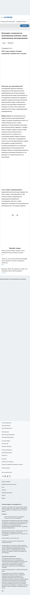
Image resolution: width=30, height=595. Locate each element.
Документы (4, 458)
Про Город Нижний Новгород (8, 434)
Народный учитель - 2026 (23, 21)
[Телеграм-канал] (7, 476)
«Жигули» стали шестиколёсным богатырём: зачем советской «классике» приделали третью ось (14, 261)
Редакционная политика (7, 492)
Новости (3, 495)
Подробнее (4, 567)
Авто (4, 43)
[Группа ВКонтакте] (3, 476)
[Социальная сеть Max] (10, 476)
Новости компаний (6, 481)
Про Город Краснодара (7, 452)
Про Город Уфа (5, 443)
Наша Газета (4, 455)
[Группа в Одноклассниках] (5, 476)
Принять (24, 25)
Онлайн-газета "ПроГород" (7, 461)
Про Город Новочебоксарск (8, 437)
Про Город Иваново (6, 425)
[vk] (13, 215)
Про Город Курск (5, 431)
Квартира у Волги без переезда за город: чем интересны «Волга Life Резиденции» (14, 270)
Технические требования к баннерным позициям (12, 464)
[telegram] (17, 215)
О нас (3, 487)
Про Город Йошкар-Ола (7, 428)
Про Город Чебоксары (6, 446)
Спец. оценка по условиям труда (9, 556)
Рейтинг (10, 43)
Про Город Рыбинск (6, 440)
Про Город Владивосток (7, 449)
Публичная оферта (6, 467)
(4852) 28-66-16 (15, 516)
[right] (28, 22)
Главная (3, 498)
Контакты (4, 489)
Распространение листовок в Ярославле (10, 538)
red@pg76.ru (19, 518)
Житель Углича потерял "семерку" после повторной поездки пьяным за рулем (13, 252)
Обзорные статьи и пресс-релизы (9, 484)
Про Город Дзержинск (6, 422)
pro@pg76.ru (21, 516)
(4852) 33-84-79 (12, 518)
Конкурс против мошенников (8, 21)
